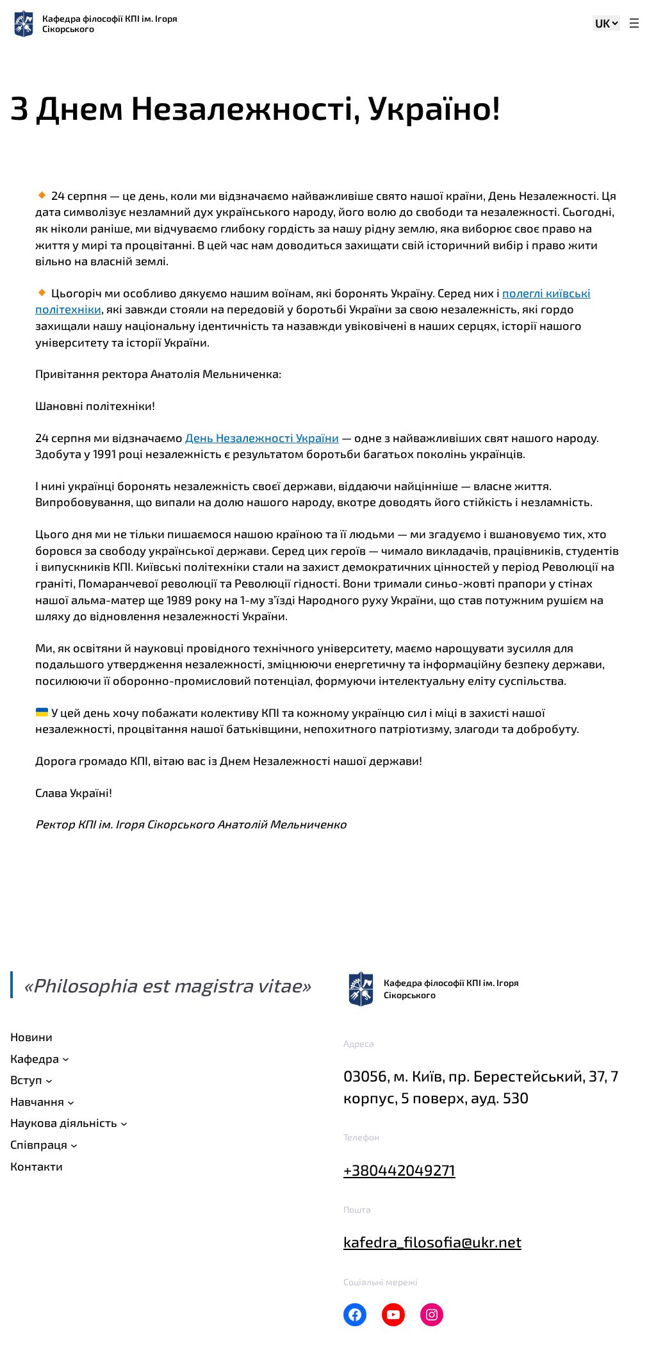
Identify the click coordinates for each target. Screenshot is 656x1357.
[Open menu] (634, 24)
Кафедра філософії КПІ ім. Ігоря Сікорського (109, 23)
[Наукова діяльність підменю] (123, 1123)
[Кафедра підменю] (65, 1058)
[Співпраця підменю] (74, 1144)
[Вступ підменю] (49, 1080)
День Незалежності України (262, 438)
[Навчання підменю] (70, 1101)
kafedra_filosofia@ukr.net (432, 1241)
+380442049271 (399, 1169)
